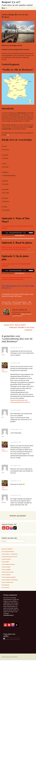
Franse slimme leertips (8, 572)
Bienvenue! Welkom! (7, 549)
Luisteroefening (17, 303)
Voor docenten (5, 587)
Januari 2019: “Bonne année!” (14, 325)
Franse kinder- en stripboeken (10, 554)
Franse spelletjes (6, 574)
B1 (30, 302)
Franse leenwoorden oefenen (9, 556)
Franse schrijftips (6, 569)
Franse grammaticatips (8, 551)
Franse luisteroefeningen (20, 302)
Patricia (4, 502)
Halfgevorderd (8, 303)
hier (8, 135)
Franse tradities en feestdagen (10, 579)
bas (3, 436)
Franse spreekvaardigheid (9, 577)
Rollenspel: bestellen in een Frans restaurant (21, 328)
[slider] (31, 232)
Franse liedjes (5, 561)
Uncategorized (5, 585)
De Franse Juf (27, 303)
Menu (3, 8)
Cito (3, 303)
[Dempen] (27, 233)
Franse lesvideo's (6, 559)
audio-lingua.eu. (20, 235)
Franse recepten (6, 567)
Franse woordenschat (7, 582)
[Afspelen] (4, 233)
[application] (18, 232)
